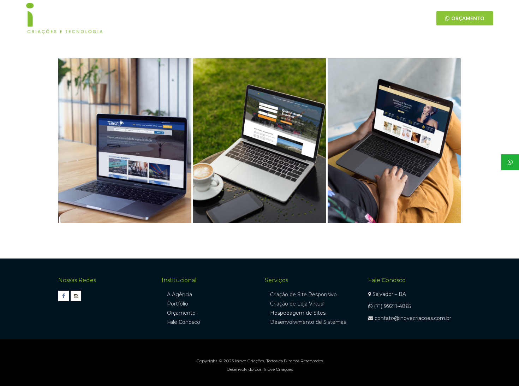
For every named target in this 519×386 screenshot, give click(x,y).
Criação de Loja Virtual (297, 304)
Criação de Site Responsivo (303, 294)
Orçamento (181, 313)
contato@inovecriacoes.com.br (413, 318)
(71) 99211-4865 (392, 306)
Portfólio (177, 304)
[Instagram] (364, 18)
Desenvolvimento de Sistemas (308, 322)
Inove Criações (278, 369)
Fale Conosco (183, 322)
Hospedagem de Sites (298, 313)
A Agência (179, 294)
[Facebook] (356, 18)
